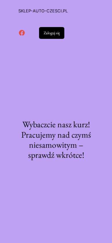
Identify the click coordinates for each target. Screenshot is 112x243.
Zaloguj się (52, 32)
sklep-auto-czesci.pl (43, 10)
